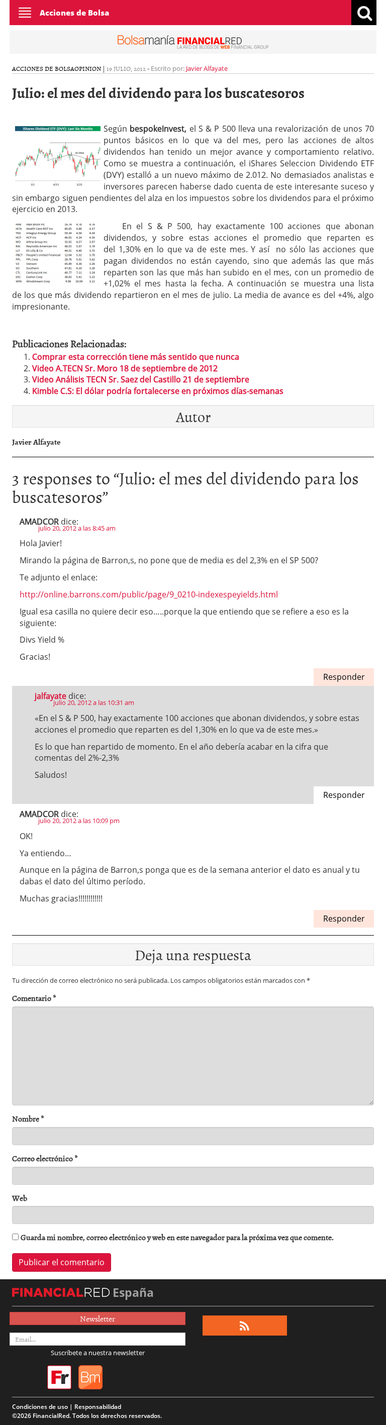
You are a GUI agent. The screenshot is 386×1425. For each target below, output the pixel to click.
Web (19, 1198)
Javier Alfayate (207, 68)
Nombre (28, 1119)
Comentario (34, 998)
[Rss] (244, 1325)
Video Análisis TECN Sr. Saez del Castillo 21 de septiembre (140, 379)
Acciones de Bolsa (74, 13)
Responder (344, 676)
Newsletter (97, 1318)
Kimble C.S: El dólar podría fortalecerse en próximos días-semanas (157, 390)
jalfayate (50, 695)
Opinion (87, 68)
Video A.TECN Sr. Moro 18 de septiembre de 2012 (125, 368)
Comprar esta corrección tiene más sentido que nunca (135, 356)
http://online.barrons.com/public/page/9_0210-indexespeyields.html (149, 594)
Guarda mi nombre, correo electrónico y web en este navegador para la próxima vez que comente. (177, 1237)
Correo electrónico (45, 1158)
